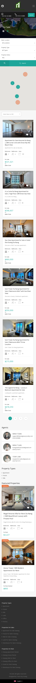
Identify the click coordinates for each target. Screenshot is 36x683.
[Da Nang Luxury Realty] (18, 10)
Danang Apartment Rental (10, 652)
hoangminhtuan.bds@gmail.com (21, 447)
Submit (31, 15)
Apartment (6, 473)
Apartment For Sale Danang (11, 630)
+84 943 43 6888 (6, 16)
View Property (18, 134)
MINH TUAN (17, 445)
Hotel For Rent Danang (10, 664)
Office (5, 618)
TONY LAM (16, 457)
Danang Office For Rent (10, 661)
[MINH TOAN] (7, 439)
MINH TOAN (17, 434)
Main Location (5, 40)
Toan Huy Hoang (22, 676)
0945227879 (16, 449)
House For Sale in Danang (10, 633)
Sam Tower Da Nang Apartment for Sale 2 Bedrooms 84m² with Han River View (18, 291)
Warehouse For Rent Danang (11, 667)
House (5, 475)
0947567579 (16, 461)
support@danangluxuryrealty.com (22, 436)
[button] (25, 74)
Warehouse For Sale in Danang (12, 643)
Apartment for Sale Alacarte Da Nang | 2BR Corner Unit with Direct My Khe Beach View (17, 142)
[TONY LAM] (7, 461)
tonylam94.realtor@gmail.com (21, 459)
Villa (4, 478)
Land (4, 615)
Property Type (5, 47)
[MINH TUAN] (7, 450)
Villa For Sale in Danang (10, 636)
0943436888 (16, 438)
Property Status (5, 55)
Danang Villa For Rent (9, 658)
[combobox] (18, 43)
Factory (5, 621)
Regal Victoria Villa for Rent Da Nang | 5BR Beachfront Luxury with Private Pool (17, 516)
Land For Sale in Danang (10, 640)
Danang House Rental (9, 655)
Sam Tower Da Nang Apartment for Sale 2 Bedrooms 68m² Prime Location (17, 342)
